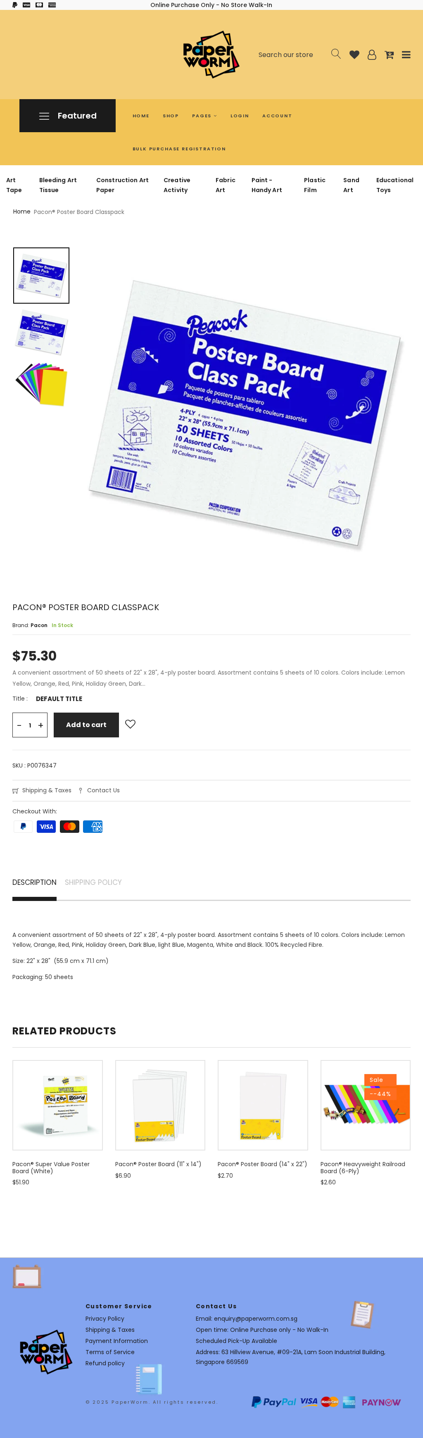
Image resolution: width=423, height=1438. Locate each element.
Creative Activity (177, 185)
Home (22, 211)
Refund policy (105, 1363)
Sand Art (351, 185)
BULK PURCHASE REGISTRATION (179, 148)
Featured (76, 115)
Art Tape (14, 185)
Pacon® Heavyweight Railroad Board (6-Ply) (363, 1167)
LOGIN (240, 115)
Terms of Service (110, 1352)
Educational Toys (394, 185)
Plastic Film (315, 185)
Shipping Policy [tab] (93, 883)
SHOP (171, 115)
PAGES (203, 115)
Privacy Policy (105, 1318)
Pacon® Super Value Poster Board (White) (51, 1167)
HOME (141, 115)
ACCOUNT (277, 115)
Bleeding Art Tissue (58, 185)
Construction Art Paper (122, 185)
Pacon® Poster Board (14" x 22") (262, 1164)
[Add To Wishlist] (130, 724)
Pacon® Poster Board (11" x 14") (158, 1164)
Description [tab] (34, 883)
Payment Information (117, 1341)
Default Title (59, 699)
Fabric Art (225, 185)
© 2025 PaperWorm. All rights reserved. (152, 1402)
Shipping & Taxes (46, 790)
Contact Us (103, 790)
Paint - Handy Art (267, 185)
